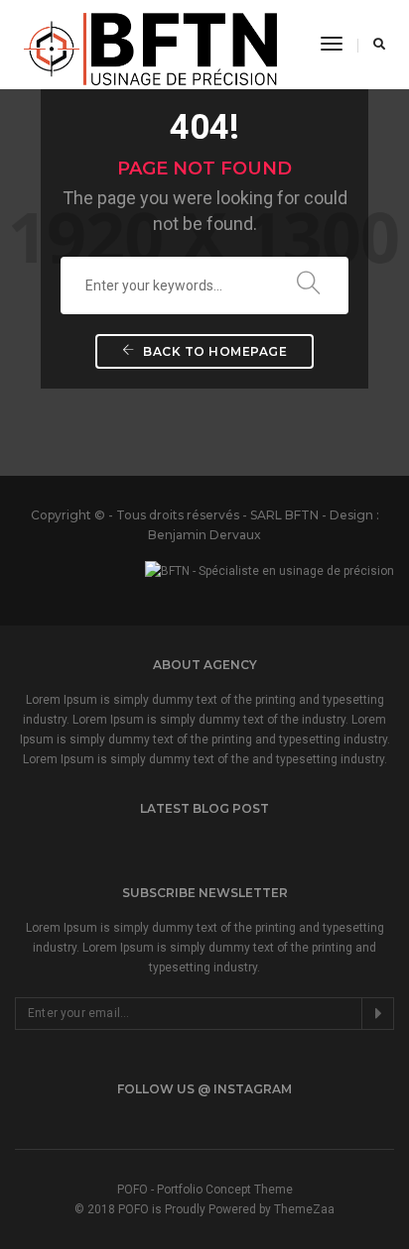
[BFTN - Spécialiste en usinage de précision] (153, 44)
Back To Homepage (214, 351)
